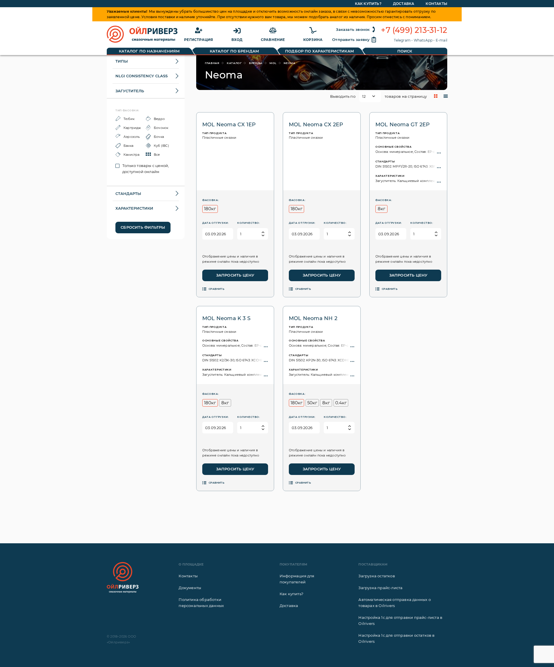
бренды (255, 63)
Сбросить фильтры (143, 227)
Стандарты (128, 193)
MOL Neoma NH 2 (313, 318)
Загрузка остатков (376, 576)
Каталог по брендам (234, 51)
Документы (190, 587)
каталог (234, 63)
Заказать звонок (353, 29)
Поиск (404, 51)
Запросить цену (235, 275)
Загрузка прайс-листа (380, 587)
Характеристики (134, 208)
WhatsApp (423, 40)
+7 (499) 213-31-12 (414, 30)
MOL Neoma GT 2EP (402, 124)
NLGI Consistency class (141, 76)
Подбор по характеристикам (319, 51)
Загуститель (129, 91)
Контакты (436, 3)
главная (212, 63)
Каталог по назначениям (149, 51)
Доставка (403, 3)
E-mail (441, 40)
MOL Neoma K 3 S (226, 318)
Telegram (402, 40)
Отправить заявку (351, 39)
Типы (121, 61)
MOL (272, 63)
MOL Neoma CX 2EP (316, 124)
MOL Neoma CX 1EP (229, 124)
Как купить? (368, 3)
